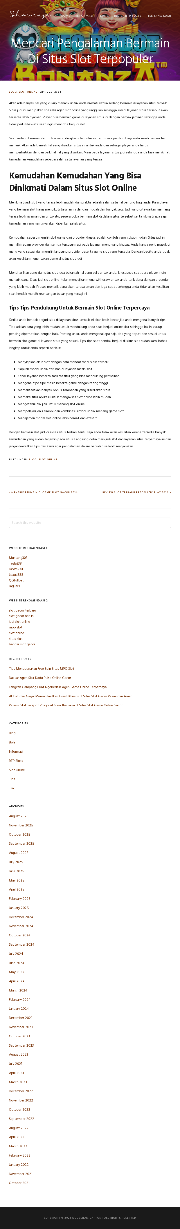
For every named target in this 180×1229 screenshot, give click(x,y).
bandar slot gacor (22, 644)
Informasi (16, 752)
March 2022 (18, 1146)
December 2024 (21, 917)
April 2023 (16, 1073)
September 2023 (21, 1046)
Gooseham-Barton (31, 15)
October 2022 (19, 1110)
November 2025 (21, 825)
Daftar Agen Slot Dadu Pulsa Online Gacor (40, 678)
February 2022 (20, 1156)
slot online (16, 633)
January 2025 (19, 908)
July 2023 (16, 1064)
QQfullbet (16, 580)
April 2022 (16, 1137)
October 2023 (19, 1036)
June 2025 (16, 871)
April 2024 (17, 981)
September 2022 (21, 1119)
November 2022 (21, 1100)
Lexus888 (16, 575)
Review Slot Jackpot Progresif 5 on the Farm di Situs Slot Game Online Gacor (66, 705)
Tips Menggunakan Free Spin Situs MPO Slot (41, 669)
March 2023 (18, 1082)
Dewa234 (16, 569)
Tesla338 (15, 564)
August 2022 (19, 1128)
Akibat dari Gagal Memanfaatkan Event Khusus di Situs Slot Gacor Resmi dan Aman (70, 696)
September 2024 (21, 945)
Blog (13, 92)
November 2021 (20, 1174)
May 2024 (17, 972)
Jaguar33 (15, 586)
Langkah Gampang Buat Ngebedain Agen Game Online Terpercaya (58, 687)
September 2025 (21, 844)
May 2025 (16, 881)
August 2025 (19, 853)
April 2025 (16, 890)
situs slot (16, 639)
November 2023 (21, 1027)
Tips (12, 779)
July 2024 (16, 954)
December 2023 (20, 1018)
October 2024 (20, 935)
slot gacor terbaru (22, 611)
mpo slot (15, 627)
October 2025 (19, 835)
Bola (12, 742)
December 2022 (21, 1091)
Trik (11, 788)
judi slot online (19, 622)
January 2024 (19, 1009)
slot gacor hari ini (21, 616)
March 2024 (18, 990)
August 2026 (19, 816)
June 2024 (16, 963)
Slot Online (28, 92)
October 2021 (19, 1183)
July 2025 (16, 862)
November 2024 (21, 926)
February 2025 (20, 899)
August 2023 (18, 1055)
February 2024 (20, 1000)
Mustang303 (18, 558)
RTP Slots (16, 761)
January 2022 (19, 1165)
